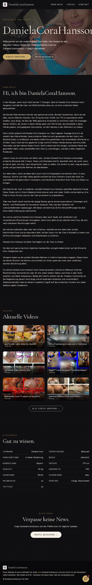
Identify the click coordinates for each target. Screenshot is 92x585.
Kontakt (84, 4)
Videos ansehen (17, 57)
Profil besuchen (46, 535)
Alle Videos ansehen (46, 408)
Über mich (57, 4)
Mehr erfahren (44, 57)
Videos (71, 4)
